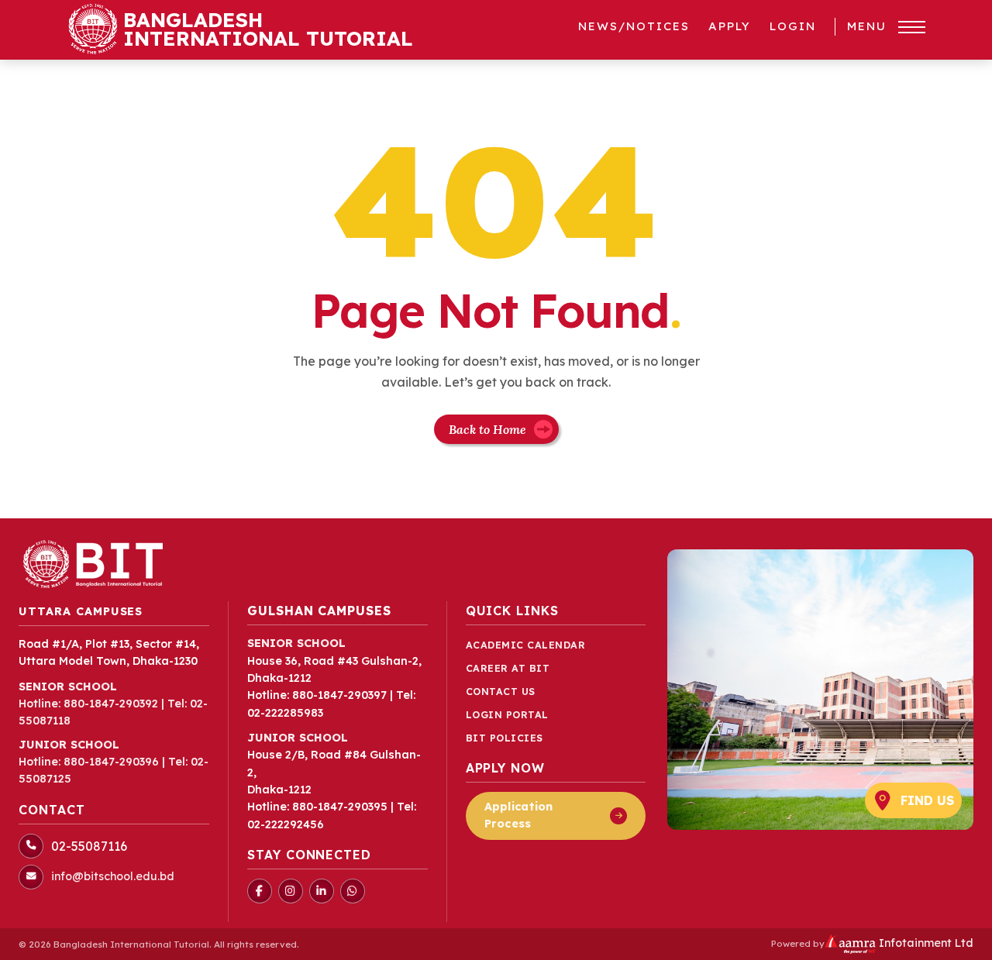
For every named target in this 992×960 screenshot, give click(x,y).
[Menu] (911, 27)
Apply (729, 26)
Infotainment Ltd (924, 943)
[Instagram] (290, 891)
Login (793, 26)
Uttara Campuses (81, 611)
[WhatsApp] (352, 891)
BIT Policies (504, 738)
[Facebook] (259, 891)
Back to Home (487, 429)
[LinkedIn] (321, 891)
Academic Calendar (526, 645)
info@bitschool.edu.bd (112, 876)
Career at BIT (508, 668)
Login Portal (507, 715)
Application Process (518, 815)
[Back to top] (956, 940)
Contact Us (501, 691)
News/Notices (634, 26)
